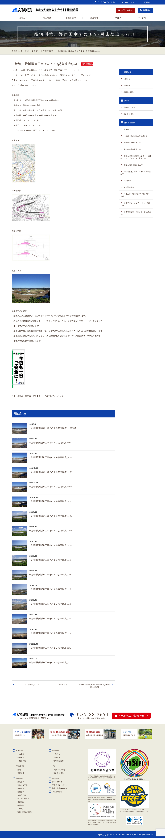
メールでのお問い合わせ (131, 715)
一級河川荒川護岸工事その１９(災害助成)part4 (50, 633)
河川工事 (20, 789)
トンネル (127, 129)
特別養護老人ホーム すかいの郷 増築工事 (136, 173)
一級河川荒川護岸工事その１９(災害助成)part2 (50, 662)
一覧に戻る (63, 685)
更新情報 (126, 85)
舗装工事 (20, 782)
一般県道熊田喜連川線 (132, 143)
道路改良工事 (22, 785)
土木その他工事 (23, 799)
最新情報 (94, 18)
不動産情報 (70, 18)
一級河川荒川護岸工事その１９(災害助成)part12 (50, 516)
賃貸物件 (20, 773)
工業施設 (20, 809)
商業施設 (20, 805)
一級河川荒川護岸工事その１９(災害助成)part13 (50, 501)
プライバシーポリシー (129, 2)
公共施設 (20, 802)
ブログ (118, 18)
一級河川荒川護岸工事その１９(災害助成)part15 (50, 472)
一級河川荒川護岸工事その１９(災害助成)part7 (50, 589)
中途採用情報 (57, 792)
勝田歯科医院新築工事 (132, 149)
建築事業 (20, 757)
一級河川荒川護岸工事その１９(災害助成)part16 (50, 457)
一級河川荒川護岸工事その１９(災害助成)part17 (50, 443)
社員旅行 (127, 181)
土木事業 (20, 754)
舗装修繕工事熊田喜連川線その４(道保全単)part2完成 (94, 686)
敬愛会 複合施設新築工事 (133, 165)
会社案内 (141, 18)
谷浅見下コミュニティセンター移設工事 (136, 204)
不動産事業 (21, 761)
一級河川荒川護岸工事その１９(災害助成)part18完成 (52, 428)
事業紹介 (23, 18)
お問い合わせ (127, 10)
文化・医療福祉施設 (24, 812)
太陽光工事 (21, 795)
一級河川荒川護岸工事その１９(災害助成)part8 (50, 574)
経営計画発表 (128, 187)
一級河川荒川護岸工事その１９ (135, 136)
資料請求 (147, 10)
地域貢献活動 (128, 92)
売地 (19, 770)
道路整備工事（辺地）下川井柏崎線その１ (136, 213)
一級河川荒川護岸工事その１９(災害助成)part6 (50, 604)
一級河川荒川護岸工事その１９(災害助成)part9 (50, 560)
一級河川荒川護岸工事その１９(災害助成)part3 (50, 648)
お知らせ (126, 79)
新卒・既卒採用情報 (59, 788)
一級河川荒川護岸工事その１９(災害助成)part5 (50, 618)
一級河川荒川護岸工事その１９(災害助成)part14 (50, 487)
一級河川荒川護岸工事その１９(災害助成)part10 (50, 545)
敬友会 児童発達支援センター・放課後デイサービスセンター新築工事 (136, 157)
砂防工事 (20, 792)
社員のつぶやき (129, 107)
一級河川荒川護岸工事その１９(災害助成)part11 (50, 531)
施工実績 (47, 18)
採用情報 (147, 2)
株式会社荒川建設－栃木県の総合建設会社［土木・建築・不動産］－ (46, 10)
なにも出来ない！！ (31, 685)
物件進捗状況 (128, 114)
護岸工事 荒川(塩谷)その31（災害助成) (135, 195)
